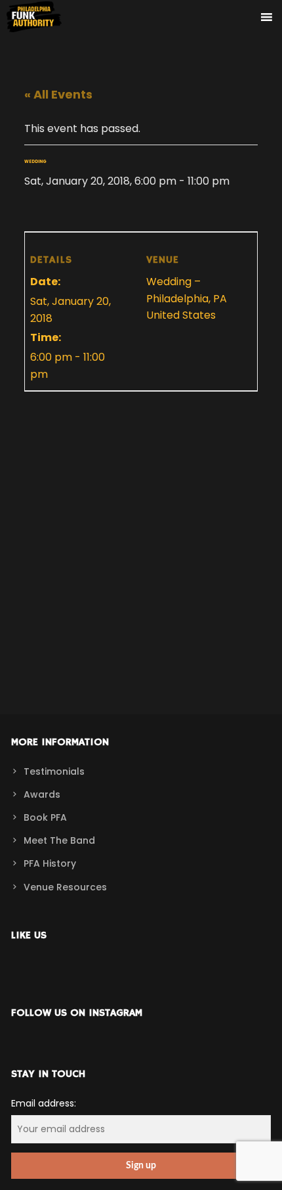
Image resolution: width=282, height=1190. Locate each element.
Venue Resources (65, 887)
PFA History (50, 863)
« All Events (58, 94)
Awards (42, 794)
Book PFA (45, 817)
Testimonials (54, 771)
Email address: (43, 1103)
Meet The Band (59, 840)
